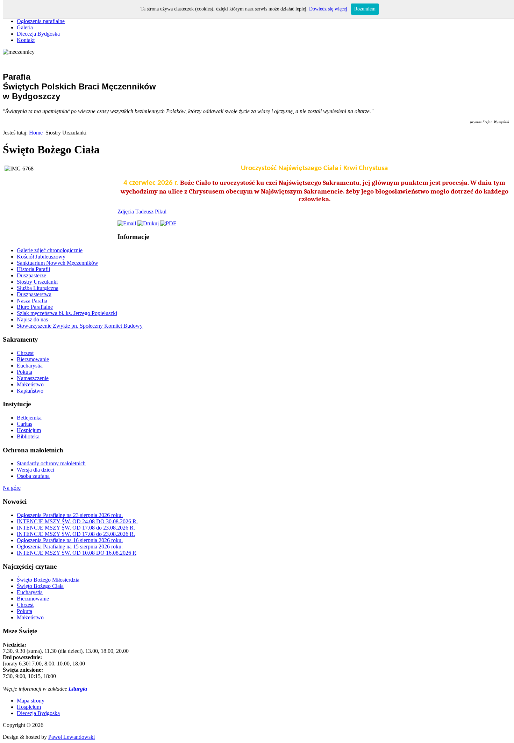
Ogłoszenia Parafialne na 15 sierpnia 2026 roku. (70, 546)
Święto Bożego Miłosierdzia (48, 580)
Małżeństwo (30, 617)
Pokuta (24, 611)
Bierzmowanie (33, 599)
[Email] (126, 223)
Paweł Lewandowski (71, 737)
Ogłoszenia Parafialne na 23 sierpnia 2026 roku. (70, 515)
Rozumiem (365, 9)
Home (36, 133)
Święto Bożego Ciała (40, 586)
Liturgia (78, 689)
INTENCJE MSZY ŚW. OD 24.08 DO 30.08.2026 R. (77, 521)
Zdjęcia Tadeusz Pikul (141, 211)
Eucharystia (30, 592)
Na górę (12, 488)
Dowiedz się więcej (328, 9)
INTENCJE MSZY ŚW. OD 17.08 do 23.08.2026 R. (76, 528)
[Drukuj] (148, 223)
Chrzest (25, 605)
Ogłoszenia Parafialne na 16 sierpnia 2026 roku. (70, 540)
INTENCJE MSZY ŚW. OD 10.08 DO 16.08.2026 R (76, 553)
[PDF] (168, 223)
